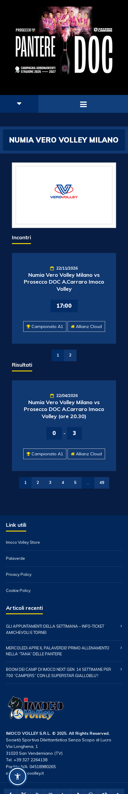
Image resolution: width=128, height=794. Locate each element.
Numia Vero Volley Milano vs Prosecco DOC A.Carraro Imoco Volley (64, 281)
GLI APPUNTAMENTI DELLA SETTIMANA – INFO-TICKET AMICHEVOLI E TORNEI (55, 629)
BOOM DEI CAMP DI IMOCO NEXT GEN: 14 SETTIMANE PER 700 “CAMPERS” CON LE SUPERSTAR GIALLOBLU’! (58, 672)
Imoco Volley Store (23, 542)
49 (101, 482)
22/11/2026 (67, 268)
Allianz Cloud (89, 326)
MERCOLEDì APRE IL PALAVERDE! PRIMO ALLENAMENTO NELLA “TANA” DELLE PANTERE (57, 651)
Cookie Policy (18, 591)
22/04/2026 (67, 395)
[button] (17, 776)
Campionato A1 (47, 326)
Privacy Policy (19, 574)
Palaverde (15, 558)
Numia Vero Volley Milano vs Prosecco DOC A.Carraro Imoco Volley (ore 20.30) (64, 409)
